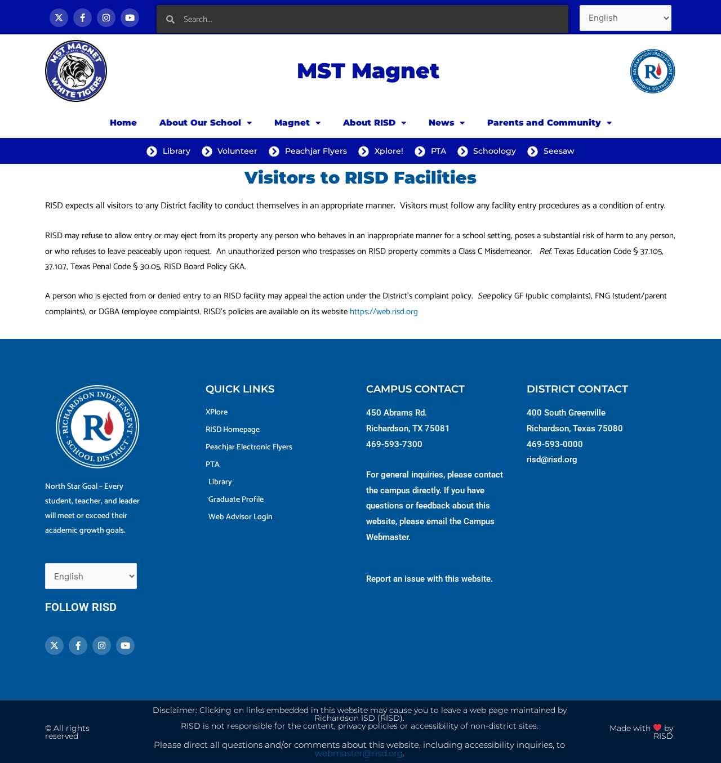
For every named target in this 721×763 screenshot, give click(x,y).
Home (123, 122)
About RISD (369, 122)
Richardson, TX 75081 (408, 428)
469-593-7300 (394, 444)
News (441, 122)
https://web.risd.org (384, 312)
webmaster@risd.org (359, 753)
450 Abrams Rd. (396, 413)
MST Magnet (368, 70)
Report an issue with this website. (429, 579)
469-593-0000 (555, 444)
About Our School (200, 122)
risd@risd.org (552, 459)
